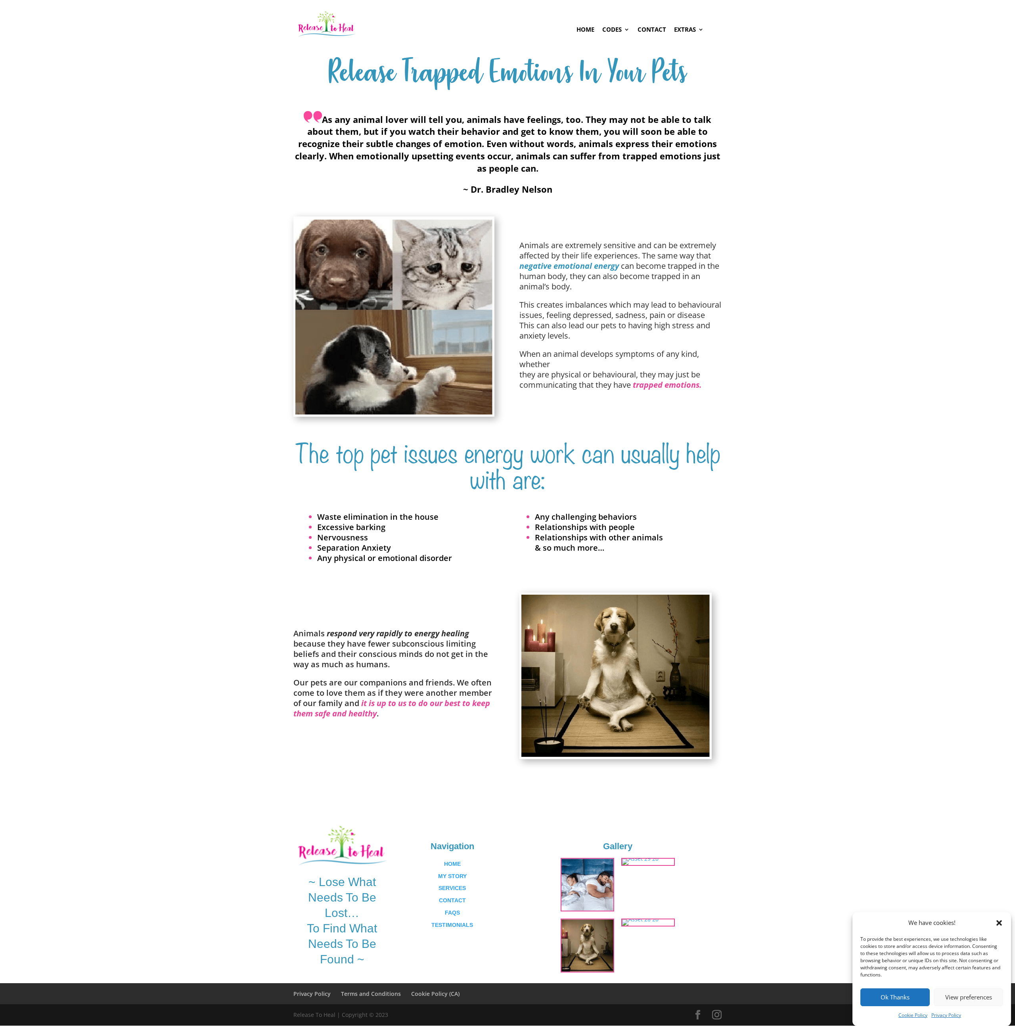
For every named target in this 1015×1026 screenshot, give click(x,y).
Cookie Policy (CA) (435, 993)
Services (452, 888)
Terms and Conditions (371, 993)
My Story (452, 876)
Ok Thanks (895, 997)
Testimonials (452, 925)
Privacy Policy (946, 1015)
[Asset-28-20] (640, 919)
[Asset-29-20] (640, 858)
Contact (652, 30)
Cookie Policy (912, 1015)
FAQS (452, 912)
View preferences (968, 997)
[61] (587, 908)
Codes (612, 30)
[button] (999, 923)
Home (585, 30)
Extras (685, 30)
